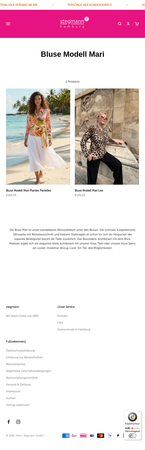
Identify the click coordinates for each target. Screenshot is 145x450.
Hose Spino (128, 243)
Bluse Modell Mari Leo (89, 190)
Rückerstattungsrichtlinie (22, 377)
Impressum (13, 391)
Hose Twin (96, 243)
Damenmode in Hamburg (73, 329)
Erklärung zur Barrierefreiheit (24, 357)
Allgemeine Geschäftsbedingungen (28, 371)
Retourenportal (15, 364)
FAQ (60, 322)
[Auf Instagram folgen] (18, 421)
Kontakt (62, 316)
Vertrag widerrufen (18, 405)
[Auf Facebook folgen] (8, 421)
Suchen (11, 398)
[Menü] (139, 412)
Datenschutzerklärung (20, 350)
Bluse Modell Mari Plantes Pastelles (28, 190)
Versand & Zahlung (18, 384)
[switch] (132, 435)
